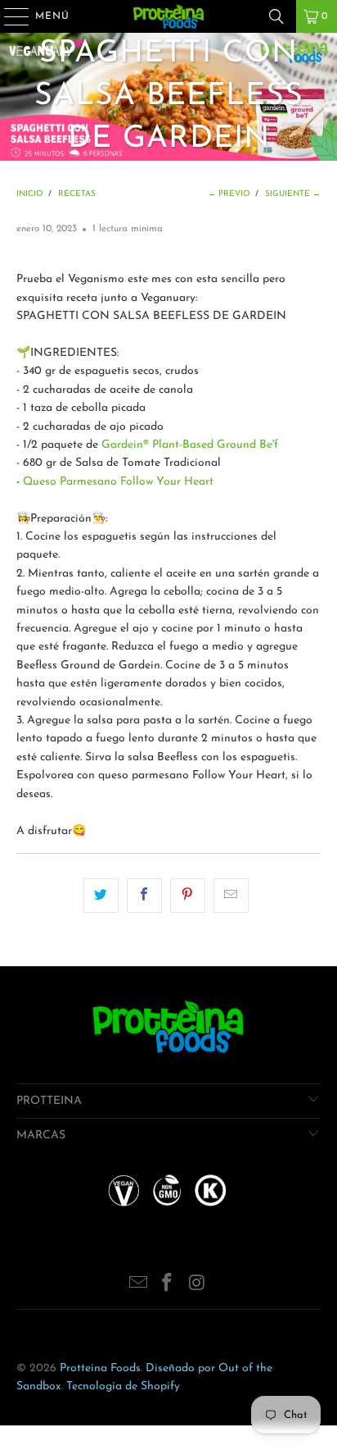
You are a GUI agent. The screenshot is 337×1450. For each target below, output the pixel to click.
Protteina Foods (100, 1368)
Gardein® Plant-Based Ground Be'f (189, 445)
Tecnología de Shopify (123, 1386)
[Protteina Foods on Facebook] (167, 1285)
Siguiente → (293, 193)
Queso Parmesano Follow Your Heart (118, 482)
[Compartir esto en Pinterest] (187, 895)
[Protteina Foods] (168, 16)
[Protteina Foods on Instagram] (197, 1285)
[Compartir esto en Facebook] (144, 895)
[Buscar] (276, 16)
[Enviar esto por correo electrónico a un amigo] (231, 895)
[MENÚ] (8, 16)
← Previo (229, 193)
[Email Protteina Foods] (138, 1285)
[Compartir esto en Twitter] (101, 895)
